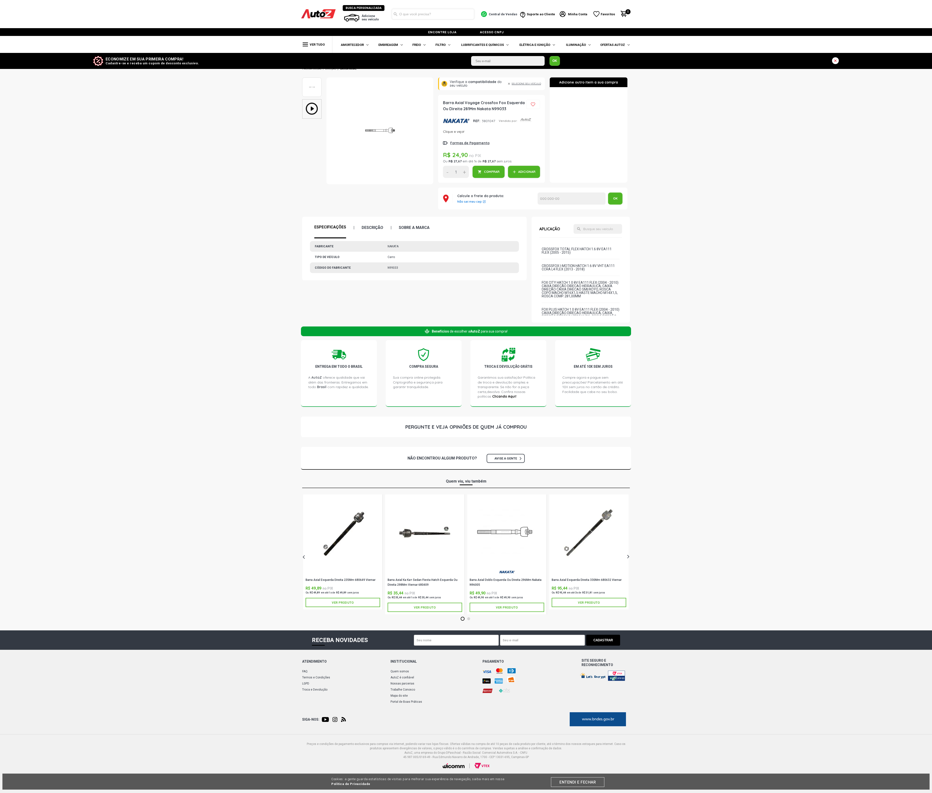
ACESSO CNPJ (492, 32)
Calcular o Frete (572, 198)
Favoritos (608, 14)
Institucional (404, 661)
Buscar (395, 14)
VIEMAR (343, 573)
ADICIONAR (526, 172)
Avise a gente (505, 458)
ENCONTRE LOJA (442, 32)
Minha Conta (577, 14)
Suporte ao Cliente (541, 14)
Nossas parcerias (402, 683)
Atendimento (314, 661)
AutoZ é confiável (402, 677)
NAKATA (456, 121)
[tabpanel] (343, 551)
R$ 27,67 (455, 161)
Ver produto (343, 602)
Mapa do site (399, 695)
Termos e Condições (316, 677)
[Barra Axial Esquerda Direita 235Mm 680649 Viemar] (343, 533)
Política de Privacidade (350, 784)
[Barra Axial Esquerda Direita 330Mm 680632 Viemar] (589, 533)
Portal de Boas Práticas (406, 701)
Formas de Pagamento (470, 143)
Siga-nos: (310, 719)
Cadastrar (603, 640)
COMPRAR (491, 172)
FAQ (305, 671)
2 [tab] (469, 619)
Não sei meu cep (469, 201)
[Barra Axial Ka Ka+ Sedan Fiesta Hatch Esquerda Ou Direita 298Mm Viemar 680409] (425, 533)
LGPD (305, 683)
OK (554, 61)
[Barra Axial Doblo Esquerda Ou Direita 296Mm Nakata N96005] (507, 533)
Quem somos (400, 671)
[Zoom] (312, 87)
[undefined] (379, 130)
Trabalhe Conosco (403, 689)
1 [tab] (463, 619)
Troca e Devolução (314, 689)
